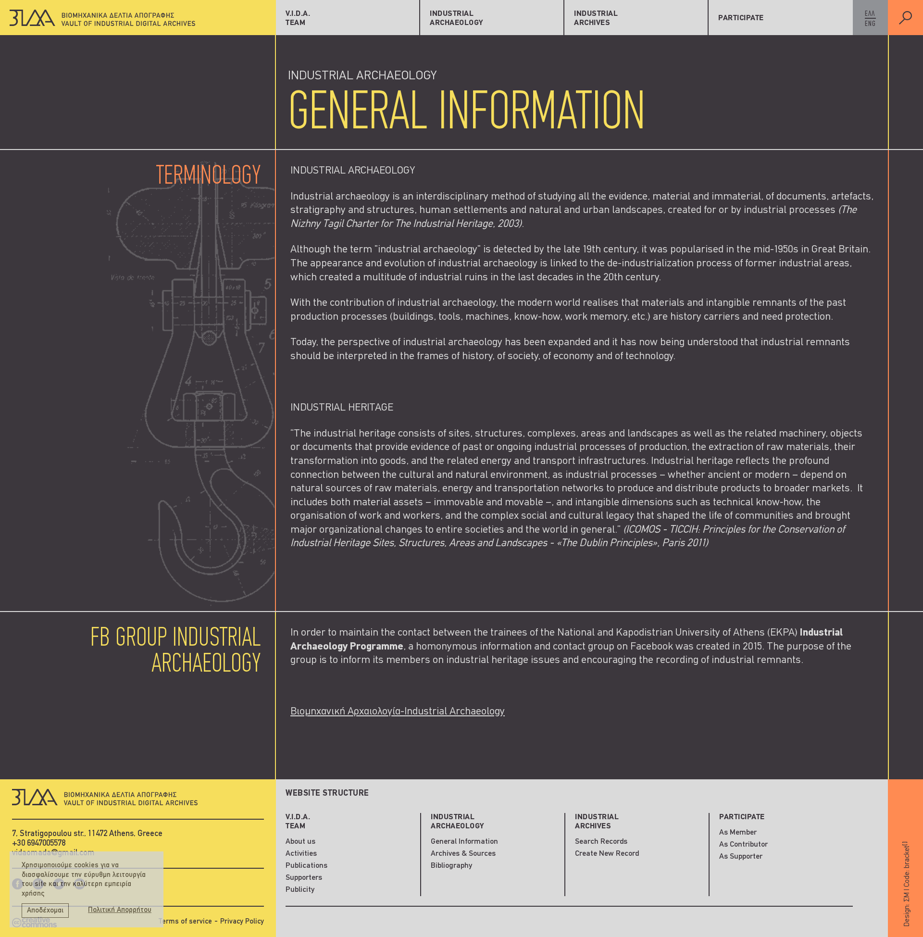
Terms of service (185, 921)
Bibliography (451, 866)
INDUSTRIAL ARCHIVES (596, 18)
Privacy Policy (242, 921)
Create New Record (607, 854)
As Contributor (743, 845)
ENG (870, 24)
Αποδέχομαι (45, 910)
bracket (907, 854)
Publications (306, 866)
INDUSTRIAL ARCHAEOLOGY (456, 18)
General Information (464, 842)
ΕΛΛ (870, 14)
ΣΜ (907, 897)
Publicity (300, 890)
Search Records (601, 842)
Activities (301, 854)
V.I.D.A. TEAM (298, 18)
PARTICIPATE (741, 18)
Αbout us (300, 842)
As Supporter (740, 857)
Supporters (304, 878)
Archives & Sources (463, 854)
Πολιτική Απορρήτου (119, 910)
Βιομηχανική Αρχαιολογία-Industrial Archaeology (397, 711)
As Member (738, 833)
